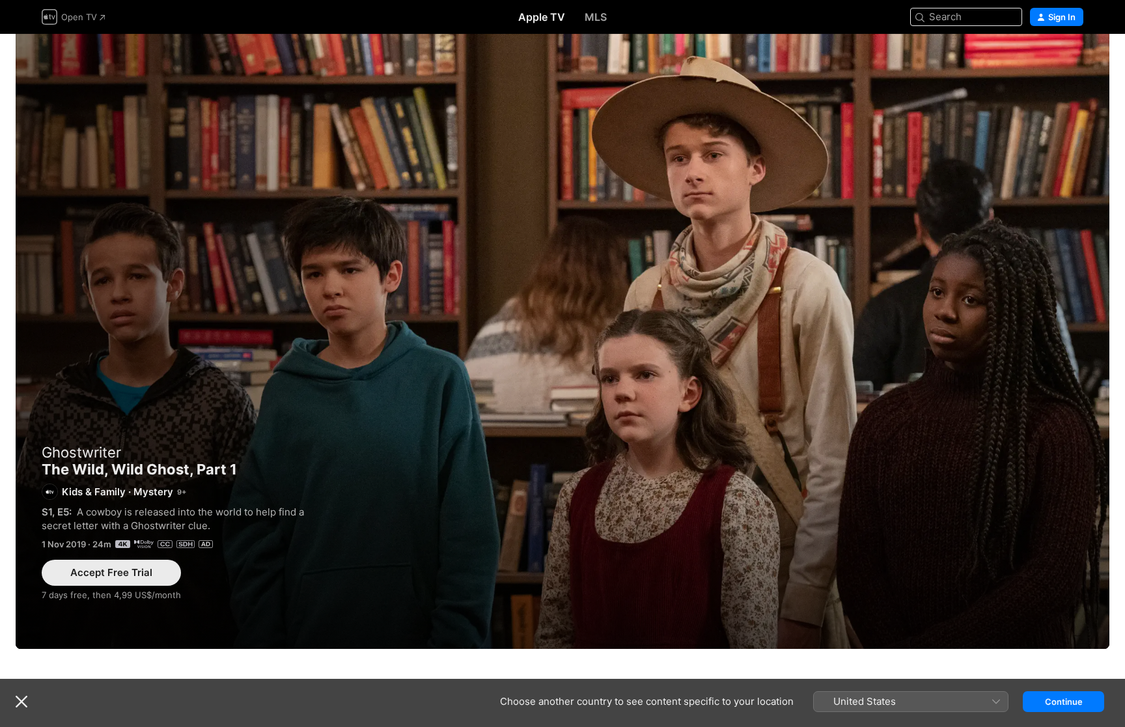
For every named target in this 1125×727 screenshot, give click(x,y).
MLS (596, 16)
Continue (1064, 701)
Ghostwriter (81, 452)
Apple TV (541, 16)
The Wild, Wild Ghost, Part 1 (562, 341)
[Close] (21, 701)
